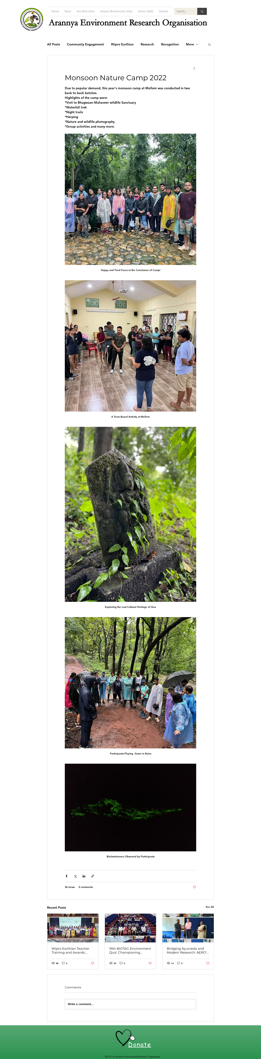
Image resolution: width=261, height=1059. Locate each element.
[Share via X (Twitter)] (75, 876)
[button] (209, 44)
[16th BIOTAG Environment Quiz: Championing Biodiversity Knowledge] (130, 928)
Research (147, 44)
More (190, 44)
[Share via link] (92, 876)
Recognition (170, 44)
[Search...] (202, 11)
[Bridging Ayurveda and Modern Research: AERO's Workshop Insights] (188, 928)
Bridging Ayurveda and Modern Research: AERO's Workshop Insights (187, 950)
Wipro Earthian (122, 44)
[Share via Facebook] (66, 876)
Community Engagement (85, 44)
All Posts (53, 44)
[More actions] (194, 68)
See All (210, 907)
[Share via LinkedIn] (84, 876)
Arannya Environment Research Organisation (128, 23)
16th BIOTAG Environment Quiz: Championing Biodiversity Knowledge (130, 950)
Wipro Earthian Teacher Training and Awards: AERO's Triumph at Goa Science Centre (70, 950)
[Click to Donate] (124, 1038)
